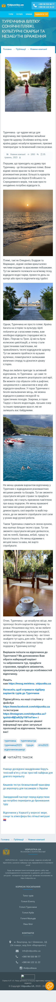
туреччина (10, 740)
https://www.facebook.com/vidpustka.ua (26, 706)
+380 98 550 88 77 (46, 4)
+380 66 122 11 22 (46, 7)
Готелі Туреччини (28, 907)
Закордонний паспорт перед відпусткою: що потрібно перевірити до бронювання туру (26, 801)
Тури (11, 14)
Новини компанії (17, 154)
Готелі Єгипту (28, 901)
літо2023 (43, 745)
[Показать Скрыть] (49, 986)
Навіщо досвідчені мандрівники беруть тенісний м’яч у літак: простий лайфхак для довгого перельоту (28, 773)
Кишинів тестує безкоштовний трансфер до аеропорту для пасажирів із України (26, 786)
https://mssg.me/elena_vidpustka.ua (30, 683)
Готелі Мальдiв (28, 918)
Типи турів (28, 895)
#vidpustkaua (30, 968)
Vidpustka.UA (27, 986)
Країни (29, 14)
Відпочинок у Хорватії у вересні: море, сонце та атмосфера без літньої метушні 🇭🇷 (26, 816)
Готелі (19, 14)
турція (29, 745)
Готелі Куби (28, 912)
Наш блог (28, 924)
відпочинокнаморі (14, 749)
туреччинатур (28, 740)
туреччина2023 (13, 745)
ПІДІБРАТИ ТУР (41, 14)
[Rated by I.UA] (28, 976)
